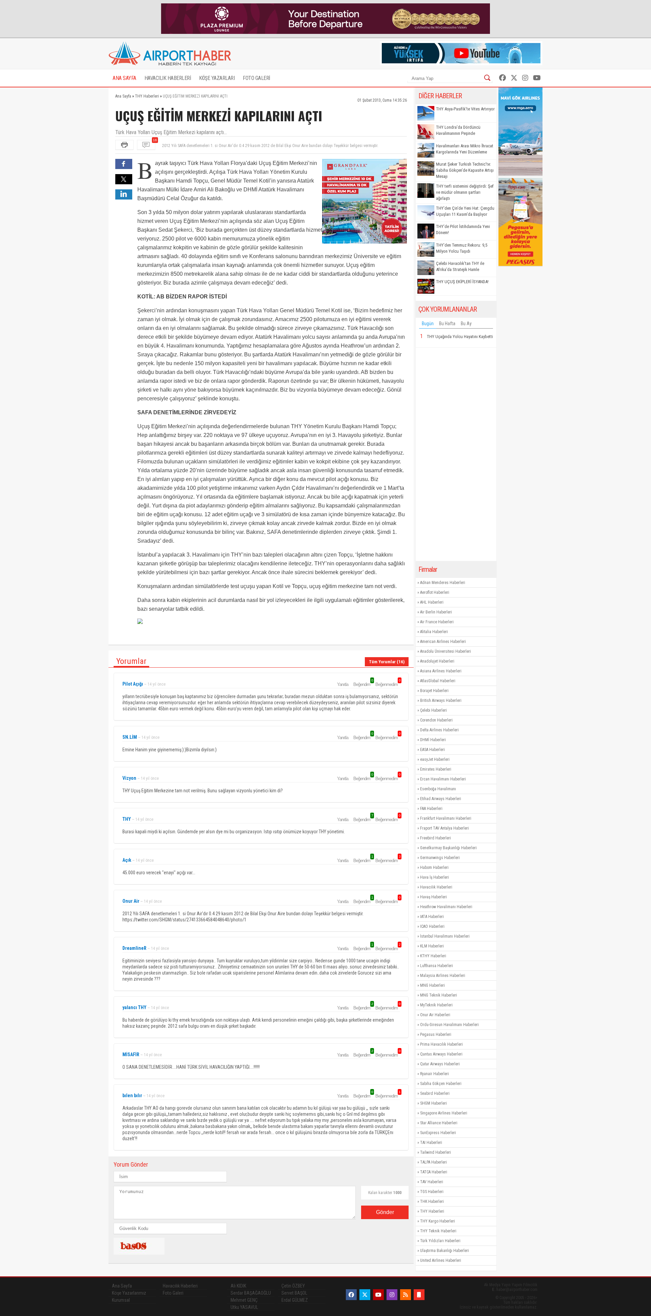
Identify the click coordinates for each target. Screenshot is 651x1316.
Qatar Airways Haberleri (440, 1064)
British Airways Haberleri (440, 700)
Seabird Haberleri (435, 1093)
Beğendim (362, 684)
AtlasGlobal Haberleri (437, 680)
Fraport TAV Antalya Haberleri (444, 828)
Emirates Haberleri (435, 769)
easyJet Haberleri (435, 759)
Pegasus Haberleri (435, 1034)
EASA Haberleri (432, 749)
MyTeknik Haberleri (436, 1005)
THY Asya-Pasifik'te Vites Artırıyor (465, 108)
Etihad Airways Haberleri (440, 798)
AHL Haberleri (431, 602)
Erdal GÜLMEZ (294, 1300)
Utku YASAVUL (244, 1307)
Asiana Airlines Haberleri (440, 671)
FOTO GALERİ (256, 78)
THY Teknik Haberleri (438, 1231)
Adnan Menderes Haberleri (442, 582)
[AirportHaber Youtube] (537, 78)
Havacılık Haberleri (436, 887)
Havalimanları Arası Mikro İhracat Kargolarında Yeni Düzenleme (464, 148)
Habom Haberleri (434, 867)
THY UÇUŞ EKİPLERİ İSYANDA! (462, 281)
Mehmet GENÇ (244, 1300)
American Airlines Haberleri (443, 641)
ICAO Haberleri (432, 926)
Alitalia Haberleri (434, 631)
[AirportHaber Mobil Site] (419, 1294)
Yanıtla (342, 684)
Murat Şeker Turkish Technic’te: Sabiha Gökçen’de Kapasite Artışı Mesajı (465, 170)
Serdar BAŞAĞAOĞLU (251, 1293)
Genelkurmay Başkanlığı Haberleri (448, 847)
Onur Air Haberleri (435, 1014)
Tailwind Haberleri (435, 1152)
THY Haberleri (432, 1211)
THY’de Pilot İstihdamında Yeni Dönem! (463, 229)
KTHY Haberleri (433, 956)
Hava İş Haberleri (434, 877)
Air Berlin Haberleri (436, 612)
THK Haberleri (432, 1201)
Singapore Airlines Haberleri (443, 1113)
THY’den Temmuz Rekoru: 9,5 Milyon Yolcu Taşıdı (461, 248)
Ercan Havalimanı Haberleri (443, 779)
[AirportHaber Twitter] (514, 78)
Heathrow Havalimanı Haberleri (446, 906)
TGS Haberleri (431, 1191)
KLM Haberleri (432, 946)
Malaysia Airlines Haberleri (442, 975)
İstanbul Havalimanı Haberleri (445, 936)
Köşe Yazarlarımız (129, 1293)
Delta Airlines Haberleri (439, 730)
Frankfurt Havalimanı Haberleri (445, 818)
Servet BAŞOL (294, 1293)
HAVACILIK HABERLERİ (167, 78)
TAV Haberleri (431, 1181)
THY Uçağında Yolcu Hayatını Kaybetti (460, 336)
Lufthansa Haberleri (436, 965)
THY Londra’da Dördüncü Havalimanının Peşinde (458, 130)
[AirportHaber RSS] (405, 1294)
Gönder (385, 1212)
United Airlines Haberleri (440, 1260)
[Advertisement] (456, 454)
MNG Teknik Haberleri (438, 995)
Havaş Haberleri (433, 897)
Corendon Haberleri (436, 720)
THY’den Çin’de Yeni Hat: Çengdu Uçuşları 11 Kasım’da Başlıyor (465, 211)
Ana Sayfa (122, 1286)
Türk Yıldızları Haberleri (440, 1240)
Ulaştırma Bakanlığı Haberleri (444, 1250)
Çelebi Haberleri (433, 710)
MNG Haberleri (432, 985)
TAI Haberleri (431, 1142)
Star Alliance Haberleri (438, 1123)
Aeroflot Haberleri (434, 592)
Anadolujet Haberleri (437, 661)
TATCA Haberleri (433, 1172)
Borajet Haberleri (434, 690)
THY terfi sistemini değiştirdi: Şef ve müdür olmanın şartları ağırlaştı (465, 192)
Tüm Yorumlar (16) (387, 661)
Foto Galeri (173, 1293)
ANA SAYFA (124, 78)
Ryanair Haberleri (434, 1073)
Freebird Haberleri (435, 838)
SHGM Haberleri (433, 1103)
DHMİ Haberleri (433, 739)
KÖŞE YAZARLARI (217, 78)
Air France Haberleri (437, 622)
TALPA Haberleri (433, 1162)
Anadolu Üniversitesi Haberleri (445, 651)
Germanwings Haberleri (440, 857)
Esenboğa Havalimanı (438, 789)
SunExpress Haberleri (438, 1132)
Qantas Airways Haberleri (441, 1054)
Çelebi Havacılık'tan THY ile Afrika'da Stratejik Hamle (460, 266)
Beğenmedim (387, 684)
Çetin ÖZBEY (293, 1286)
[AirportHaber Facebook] (502, 78)
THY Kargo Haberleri (437, 1221)
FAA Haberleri (431, 808)
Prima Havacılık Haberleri (441, 1044)
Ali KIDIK (238, 1286)
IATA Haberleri (432, 916)
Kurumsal (121, 1300)
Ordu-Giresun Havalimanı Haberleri (449, 1024)
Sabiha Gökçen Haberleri (440, 1083)
